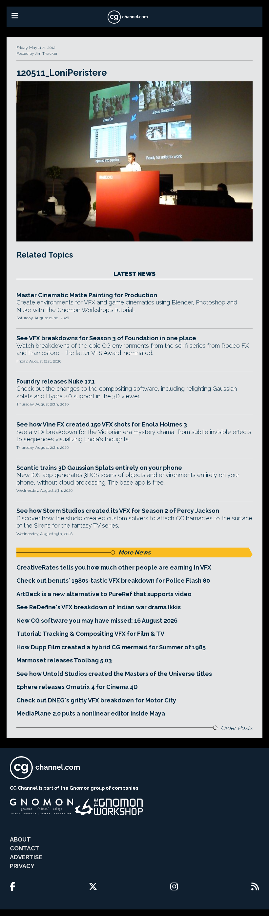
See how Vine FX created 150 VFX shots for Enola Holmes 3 (101, 424)
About (20, 839)
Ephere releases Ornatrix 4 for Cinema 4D (77, 686)
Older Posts (237, 727)
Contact (24, 848)
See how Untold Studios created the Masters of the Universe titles (114, 673)
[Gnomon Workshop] (109, 807)
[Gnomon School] (41, 807)
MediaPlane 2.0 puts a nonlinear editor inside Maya (90, 713)
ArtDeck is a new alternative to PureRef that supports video (104, 594)
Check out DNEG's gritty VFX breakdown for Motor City (96, 700)
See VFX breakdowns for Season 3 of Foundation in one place (106, 338)
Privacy (22, 866)
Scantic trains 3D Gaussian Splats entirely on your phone (99, 467)
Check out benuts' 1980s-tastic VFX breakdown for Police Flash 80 (113, 580)
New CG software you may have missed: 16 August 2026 (96, 620)
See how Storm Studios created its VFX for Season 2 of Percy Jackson (117, 510)
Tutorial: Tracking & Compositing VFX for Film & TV (90, 633)
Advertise (26, 857)
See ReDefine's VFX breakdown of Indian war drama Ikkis (98, 607)
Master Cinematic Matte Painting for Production (86, 295)
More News (134, 552)
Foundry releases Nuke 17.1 (55, 381)
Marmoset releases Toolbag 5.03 (64, 660)
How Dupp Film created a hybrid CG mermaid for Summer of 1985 (111, 647)
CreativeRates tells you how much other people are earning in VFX (113, 567)
